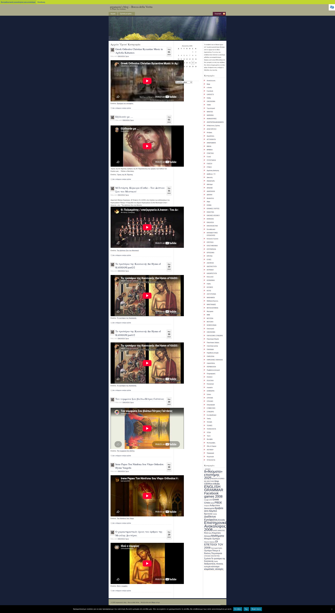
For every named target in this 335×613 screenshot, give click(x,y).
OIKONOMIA (211, 101)
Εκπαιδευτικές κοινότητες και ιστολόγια (18, 2)
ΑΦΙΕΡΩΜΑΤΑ (211, 143)
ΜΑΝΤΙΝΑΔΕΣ (211, 304)
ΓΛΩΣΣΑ (209, 163)
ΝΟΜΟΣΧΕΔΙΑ (211, 325)
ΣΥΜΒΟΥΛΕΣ (211, 408)
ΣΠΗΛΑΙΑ (210, 398)
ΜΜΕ (208, 315)
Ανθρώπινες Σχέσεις (213, 125)
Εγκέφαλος (211, 519)
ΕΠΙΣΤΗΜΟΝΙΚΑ (212, 245)
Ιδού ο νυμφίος (122, 586)
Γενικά (209, 156)
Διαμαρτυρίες (211, 181)
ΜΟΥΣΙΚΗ (210, 321)
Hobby (209, 98)
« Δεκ (177, 73)
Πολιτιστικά (210, 384)
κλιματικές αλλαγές (214, 569)
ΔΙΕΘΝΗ (209, 194)
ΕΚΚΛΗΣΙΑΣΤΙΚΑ (212, 226)
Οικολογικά (210, 328)
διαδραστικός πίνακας (213, 564)
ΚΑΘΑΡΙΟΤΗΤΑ (212, 273)
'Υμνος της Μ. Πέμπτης (125, 175)
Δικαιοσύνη (210, 198)
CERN (207, 483)
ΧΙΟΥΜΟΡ (210, 449)
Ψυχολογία (210, 456)
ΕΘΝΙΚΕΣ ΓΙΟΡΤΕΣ (213, 208)
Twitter (209, 104)
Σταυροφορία (211, 404)
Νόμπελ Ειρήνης (209, 542)
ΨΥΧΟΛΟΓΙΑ (211, 460)
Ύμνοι (127, 56)
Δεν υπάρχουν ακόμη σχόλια (122, 108)
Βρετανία (208, 514)
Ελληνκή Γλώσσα (212, 238)
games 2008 (213, 496)
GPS (210, 500)
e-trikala (215, 483)
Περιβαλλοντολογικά (213, 370)
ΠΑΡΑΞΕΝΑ (210, 356)
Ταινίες (209, 418)
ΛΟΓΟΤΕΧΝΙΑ (211, 294)
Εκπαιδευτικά (211, 229)
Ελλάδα (221, 520)
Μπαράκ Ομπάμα (212, 539)
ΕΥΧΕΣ (209, 259)
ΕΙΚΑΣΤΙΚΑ (210, 212)
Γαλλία (215, 514)
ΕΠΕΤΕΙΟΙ (210, 242)
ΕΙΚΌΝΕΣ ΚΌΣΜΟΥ (213, 215)
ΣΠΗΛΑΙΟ (210, 401)
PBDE (218, 502)
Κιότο (210, 533)
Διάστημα (210, 184)
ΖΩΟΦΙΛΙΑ (210, 263)
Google (206, 500)
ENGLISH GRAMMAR (213, 488)
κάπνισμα (215, 566)
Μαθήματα (217, 535)
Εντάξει (237, 609)
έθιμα (208, 201)
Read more (256, 609)
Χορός (216, 561)
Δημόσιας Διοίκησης (213, 170)
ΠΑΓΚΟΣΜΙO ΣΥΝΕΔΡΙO (215, 335)
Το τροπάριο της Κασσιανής (126, 318)
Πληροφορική (211, 373)
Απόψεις (209, 132)
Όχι (246, 609)
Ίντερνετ (206, 505)
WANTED (210, 111)
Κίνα (206, 533)
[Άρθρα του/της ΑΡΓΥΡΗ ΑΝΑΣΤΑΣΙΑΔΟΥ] (112, 51)
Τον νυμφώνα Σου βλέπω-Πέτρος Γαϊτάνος (139, 398)
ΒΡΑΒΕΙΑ (210, 149)
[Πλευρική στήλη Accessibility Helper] (332, 7)
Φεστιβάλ (210, 439)
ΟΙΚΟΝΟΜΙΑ (211, 332)
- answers (207, 469)
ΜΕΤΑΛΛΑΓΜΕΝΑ (212, 308)
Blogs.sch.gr (156, 602)
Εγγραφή (218, 14)
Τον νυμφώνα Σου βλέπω (126, 451)
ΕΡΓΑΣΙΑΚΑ (210, 252)
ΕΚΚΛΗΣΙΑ (121, 56)
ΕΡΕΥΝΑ (209, 256)
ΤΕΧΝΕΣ (209, 425)
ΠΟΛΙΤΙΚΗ (210, 380)
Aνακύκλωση (211, 80)
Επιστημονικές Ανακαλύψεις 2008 (216, 526)
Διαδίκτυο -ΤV (211, 174)
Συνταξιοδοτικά (211, 415)
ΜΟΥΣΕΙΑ (210, 318)
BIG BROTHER (209, 481)
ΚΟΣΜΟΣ (210, 287)
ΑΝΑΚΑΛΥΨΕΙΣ (212, 118)
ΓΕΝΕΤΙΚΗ (210, 153)
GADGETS (210, 94)
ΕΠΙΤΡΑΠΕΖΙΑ (211, 249)
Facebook (210, 91)
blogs (208, 84)
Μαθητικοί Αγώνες (212, 301)
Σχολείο (207, 558)
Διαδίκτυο (210, 516)
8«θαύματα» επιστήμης (213, 473)
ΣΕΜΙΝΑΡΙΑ (210, 391)
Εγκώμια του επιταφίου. (125, 103)
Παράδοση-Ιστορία (212, 353)
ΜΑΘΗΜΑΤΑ (211, 297)
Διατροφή (210, 187)
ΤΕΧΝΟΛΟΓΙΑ (211, 429)
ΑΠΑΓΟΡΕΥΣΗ (211, 129)
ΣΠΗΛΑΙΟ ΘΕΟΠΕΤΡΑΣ (212, 556)
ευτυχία (207, 566)
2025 (207, 478)
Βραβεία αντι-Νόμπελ (213, 509)
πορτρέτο (210, 387)
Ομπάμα (208, 550)
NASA (212, 503)
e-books (209, 87)
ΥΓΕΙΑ (209, 432)
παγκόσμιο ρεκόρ (212, 346)
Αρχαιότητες (210, 136)
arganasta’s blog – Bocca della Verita (131, 7)
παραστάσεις (211, 363)
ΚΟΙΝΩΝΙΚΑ (211, 280)
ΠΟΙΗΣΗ (209, 377)
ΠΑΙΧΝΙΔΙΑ (210, 349)
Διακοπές (210, 177)
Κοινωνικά (210, 276)
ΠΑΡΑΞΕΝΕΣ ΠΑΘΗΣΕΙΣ (215, 359)
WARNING (210, 115)
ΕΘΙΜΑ (209, 205)
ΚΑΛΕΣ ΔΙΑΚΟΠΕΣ (219, 530)
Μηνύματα (210, 311)
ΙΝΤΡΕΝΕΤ (210, 270)
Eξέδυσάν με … (124, 116)
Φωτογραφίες (211, 442)
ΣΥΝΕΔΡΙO (210, 411)
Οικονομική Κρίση (216, 548)
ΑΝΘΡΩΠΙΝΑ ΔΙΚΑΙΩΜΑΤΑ (215, 122)
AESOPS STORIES (218, 478)
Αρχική (113, 14)
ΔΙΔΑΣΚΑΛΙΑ (211, 191)
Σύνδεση (41, 2)
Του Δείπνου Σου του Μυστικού (128, 250)
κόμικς (209, 283)
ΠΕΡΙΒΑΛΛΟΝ (211, 366)
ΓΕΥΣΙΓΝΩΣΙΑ (211, 160)
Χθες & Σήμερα (211, 446)
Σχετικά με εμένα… (126, 14)
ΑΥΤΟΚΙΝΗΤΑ (211, 139)
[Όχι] (331, 609)
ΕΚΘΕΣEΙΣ (210, 219)
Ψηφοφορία (210, 453)
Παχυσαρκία (216, 553)
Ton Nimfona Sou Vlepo (125, 518)
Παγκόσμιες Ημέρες (213, 342)
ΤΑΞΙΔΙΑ (209, 422)
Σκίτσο (209, 394)
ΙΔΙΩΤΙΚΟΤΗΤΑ (212, 266)
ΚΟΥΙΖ (209, 290)
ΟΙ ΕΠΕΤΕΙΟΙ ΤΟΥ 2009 (213, 544)
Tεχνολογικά (211, 108)
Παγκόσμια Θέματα (213, 339)
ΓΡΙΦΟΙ (209, 167)
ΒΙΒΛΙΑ (209, 146)
